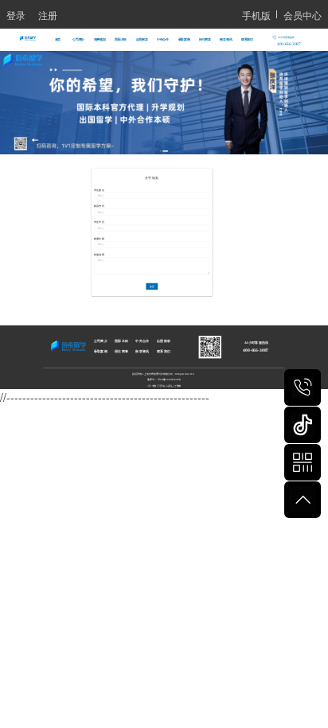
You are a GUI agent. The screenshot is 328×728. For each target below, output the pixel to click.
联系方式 (98, 206)
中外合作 (163, 39)
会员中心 (302, 14)
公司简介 (78, 39)
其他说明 (98, 254)
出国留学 (142, 39)
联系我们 (247, 39)
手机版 (256, 14)
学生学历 (98, 222)
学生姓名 (98, 189)
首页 (58, 39)
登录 (15, 14)
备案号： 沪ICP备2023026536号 (164, 379)
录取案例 (184, 39)
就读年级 (98, 237)
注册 (47, 14)
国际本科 (121, 39)
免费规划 (100, 39)
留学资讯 (226, 39)
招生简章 (205, 39)
